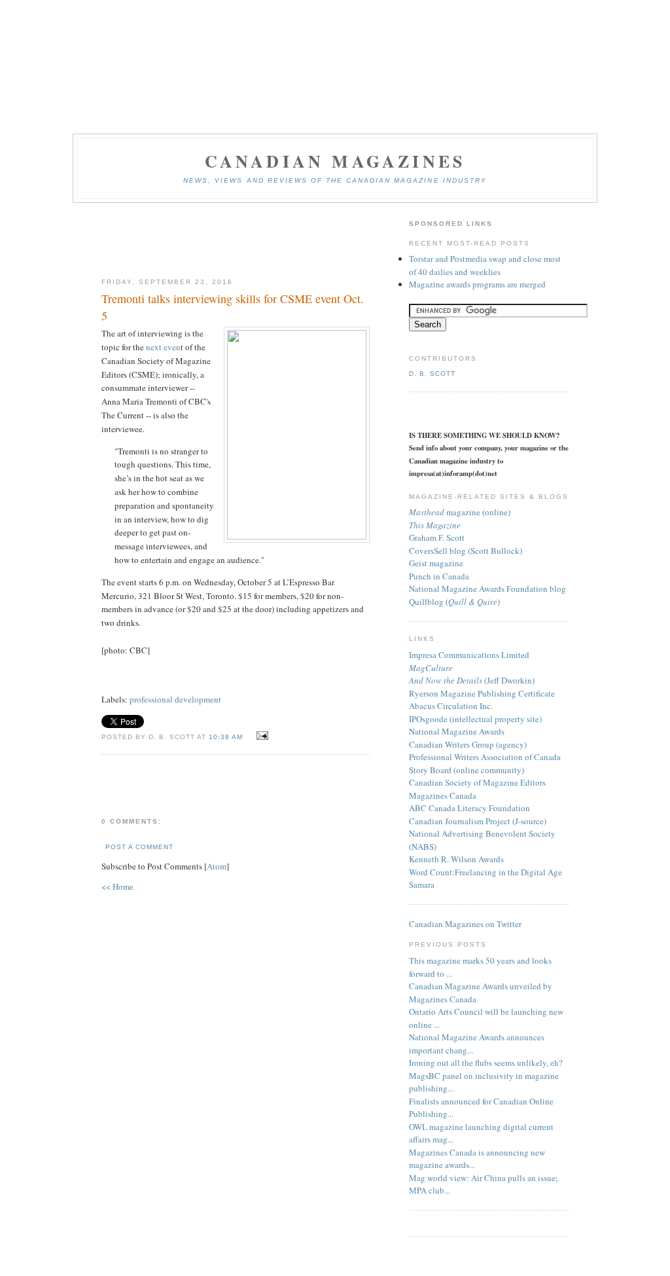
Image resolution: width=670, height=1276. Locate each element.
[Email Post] (260, 736)
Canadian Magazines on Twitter (465, 924)
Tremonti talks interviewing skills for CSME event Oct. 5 (232, 307)
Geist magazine (436, 563)
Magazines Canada (442, 795)
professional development (175, 699)
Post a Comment (139, 846)
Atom (216, 866)
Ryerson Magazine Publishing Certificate (482, 693)
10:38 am (227, 736)
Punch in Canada (439, 576)
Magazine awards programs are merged (477, 284)
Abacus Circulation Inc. (451, 706)
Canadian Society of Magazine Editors (477, 782)
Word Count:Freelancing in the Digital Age (485, 872)
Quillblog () (454, 602)
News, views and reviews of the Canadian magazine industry (335, 180)
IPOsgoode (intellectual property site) (475, 719)
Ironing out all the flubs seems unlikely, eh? (486, 1062)
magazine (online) (459, 512)
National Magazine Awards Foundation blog (487, 588)
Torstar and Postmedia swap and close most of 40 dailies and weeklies (485, 265)
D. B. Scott (432, 373)
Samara (421, 884)
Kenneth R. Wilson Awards (456, 859)
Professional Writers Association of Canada (485, 757)
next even (163, 347)
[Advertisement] (235, 241)
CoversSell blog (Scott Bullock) (465, 550)
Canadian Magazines (335, 161)
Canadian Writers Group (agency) (468, 744)
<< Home (117, 886)
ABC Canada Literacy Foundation (469, 808)
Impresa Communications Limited (469, 655)
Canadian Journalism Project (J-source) (477, 821)
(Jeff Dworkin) (472, 680)
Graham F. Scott (437, 537)
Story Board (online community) (466, 770)
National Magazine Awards (456, 731)
